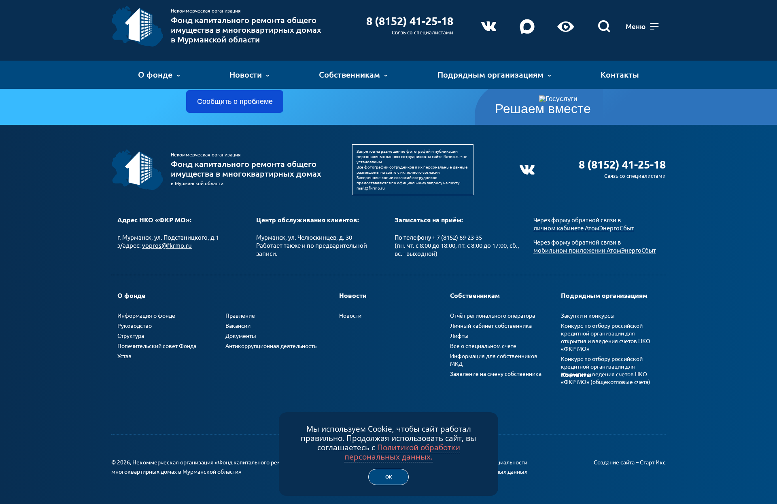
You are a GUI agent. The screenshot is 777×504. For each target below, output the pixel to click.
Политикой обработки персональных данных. (402, 452)
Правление (240, 315)
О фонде (155, 74)
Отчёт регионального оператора (492, 315)
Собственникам (349, 74)
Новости (245, 74)
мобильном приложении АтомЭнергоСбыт (594, 250)
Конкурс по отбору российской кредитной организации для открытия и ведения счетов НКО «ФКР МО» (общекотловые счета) (605, 370)
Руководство (134, 326)
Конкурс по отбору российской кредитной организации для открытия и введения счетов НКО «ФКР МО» (605, 337)
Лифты (459, 336)
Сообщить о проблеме (235, 101)
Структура (130, 336)
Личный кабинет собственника (491, 326)
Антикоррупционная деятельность (270, 346)
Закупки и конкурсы (588, 315)
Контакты (620, 74)
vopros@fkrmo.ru (167, 245)
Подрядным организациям (490, 74)
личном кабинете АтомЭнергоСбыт (583, 228)
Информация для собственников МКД (493, 360)
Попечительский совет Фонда (156, 346)
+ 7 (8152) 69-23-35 (457, 237)
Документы (240, 336)
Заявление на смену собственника (495, 374)
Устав (124, 356)
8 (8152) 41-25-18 (409, 21)
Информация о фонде (146, 315)
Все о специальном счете (483, 346)
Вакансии (238, 326)
